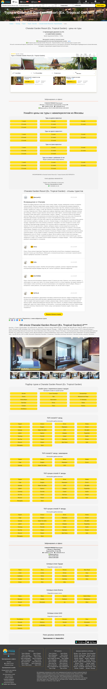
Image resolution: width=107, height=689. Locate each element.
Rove (87, 619)
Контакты (9, 661)
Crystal (20, 579)
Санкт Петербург (53, 393)
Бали (42, 445)
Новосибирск (23, 399)
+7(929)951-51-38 (54, 186)
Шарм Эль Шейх (42, 430)
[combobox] (17, 5)
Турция (20, 423)
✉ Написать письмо (9, 665)
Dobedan (64, 576)
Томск (53, 405)
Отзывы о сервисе (9, 677)
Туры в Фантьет (64, 663)
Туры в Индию (25, 663)
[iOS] (91, 642)
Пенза (53, 402)
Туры (16, 2)
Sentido (42, 599)
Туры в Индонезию (36, 663)
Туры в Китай (37, 660)
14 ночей (53, 127)
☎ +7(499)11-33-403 (47, 106)
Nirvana (65, 569)
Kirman (64, 572)
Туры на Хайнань (52, 665)
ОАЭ (64, 430)
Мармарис (64, 427)
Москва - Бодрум (78, 658)
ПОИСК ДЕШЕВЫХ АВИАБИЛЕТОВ (54, 178)
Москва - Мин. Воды (79, 656)
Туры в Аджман (64, 660)
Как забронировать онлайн (9, 674)
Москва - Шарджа (79, 665)
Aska (87, 579)
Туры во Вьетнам (25, 661)
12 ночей (83, 124)
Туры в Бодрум (52, 656)
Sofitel (42, 619)
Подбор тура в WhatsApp (9, 684)
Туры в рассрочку (9, 676)
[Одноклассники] (20, 320)
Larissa (42, 572)
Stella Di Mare (86, 596)
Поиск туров (100, 5)
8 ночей (53, 121)
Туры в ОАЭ (38, 665)
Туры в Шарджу (52, 660)
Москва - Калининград (80, 655)
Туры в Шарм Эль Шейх (54, 658)
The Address (20, 619)
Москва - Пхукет (91, 661)
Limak (19, 572)
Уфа (53, 396)
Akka (64, 582)
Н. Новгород (83, 399)
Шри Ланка (64, 442)
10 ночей (23, 124)
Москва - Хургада (79, 660)
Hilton (87, 602)
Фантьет (20, 442)
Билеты (36, 2)
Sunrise (65, 596)
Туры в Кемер (64, 655)
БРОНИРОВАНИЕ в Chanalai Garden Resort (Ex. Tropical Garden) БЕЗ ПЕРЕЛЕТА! (53, 174)
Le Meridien (42, 625)
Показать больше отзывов (53, 314)
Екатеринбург (83, 393)
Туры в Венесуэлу (36, 661)
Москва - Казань (91, 655)
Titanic (20, 569)
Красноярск (53, 399)
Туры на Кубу (37, 656)
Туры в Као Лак (52, 663)
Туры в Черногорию (27, 665)
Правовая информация (9, 679)
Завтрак (27, 78)
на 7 (28, 81)
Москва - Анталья (90, 656)
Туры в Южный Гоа (64, 666)
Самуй (64, 436)
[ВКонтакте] (17, 320)
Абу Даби (87, 430)
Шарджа (65, 433)
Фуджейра (87, 433)
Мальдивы (20, 445)
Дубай (20, 433)
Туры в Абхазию (26, 653)
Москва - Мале (84, 666)
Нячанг (87, 439)
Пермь (83, 402)
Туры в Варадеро (63, 665)
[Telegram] (15, 320)
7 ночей (24, 121)
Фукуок (42, 442)
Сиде (20, 427)
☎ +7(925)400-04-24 (59, 106)
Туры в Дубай (64, 658)
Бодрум (42, 427)
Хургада (20, 430)
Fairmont (20, 628)
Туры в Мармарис (52, 655)
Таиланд (20, 436)
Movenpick (42, 602)
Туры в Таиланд (26, 655)
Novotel (20, 602)
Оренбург (23, 402)
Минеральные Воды (83, 396)
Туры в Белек (63, 653)
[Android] (80, 642)
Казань (23, 396)
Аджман (42, 433)
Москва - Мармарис (90, 658)
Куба (87, 442)
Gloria (42, 576)
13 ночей (23, 127)
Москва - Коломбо (90, 665)
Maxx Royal (87, 569)
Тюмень (83, 405)
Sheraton (20, 599)
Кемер (87, 423)
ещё (30, 78)
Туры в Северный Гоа (52, 666)
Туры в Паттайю (63, 661)
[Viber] (12, 320)
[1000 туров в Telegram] (8, 656)
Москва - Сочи (77, 653)
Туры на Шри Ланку (26, 656)
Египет (87, 427)
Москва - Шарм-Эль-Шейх (80, 661)
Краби (87, 436)
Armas (20, 582)
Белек (64, 423)
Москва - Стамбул (79, 668)
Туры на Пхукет (52, 661)
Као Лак (20, 439)
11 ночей (53, 124)
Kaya (87, 572)
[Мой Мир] (22, 320)
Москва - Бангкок (90, 660)
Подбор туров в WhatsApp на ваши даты (53, 182)
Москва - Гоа (77, 666)
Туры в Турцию (37, 653)
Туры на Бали (63, 668)
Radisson (64, 599)
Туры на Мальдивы (26, 658)
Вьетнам (64, 439)
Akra (42, 582)
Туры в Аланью (52, 653)
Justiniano (19, 576)
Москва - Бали (92, 666)
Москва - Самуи (79, 663)
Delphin (87, 576)
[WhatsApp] (10, 320)
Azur (20, 605)
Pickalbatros (87, 599)
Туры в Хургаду (63, 656)
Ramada (20, 622)
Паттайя (42, 436)
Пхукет (42, 439)
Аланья (42, 423)
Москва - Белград (90, 668)
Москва (24, 393)
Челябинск (23, 408)
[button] (95, 63)
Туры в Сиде (52, 668)
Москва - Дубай (90, 663)
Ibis (64, 625)
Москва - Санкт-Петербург (89, 653)
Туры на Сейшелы (37, 658)
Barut (42, 579)
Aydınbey (64, 579)
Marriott (20, 625)
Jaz (64, 602)
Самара (24, 405)
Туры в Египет (37, 655)
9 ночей (83, 121)
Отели (25, 2)
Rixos (42, 569)
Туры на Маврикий (26, 660)
